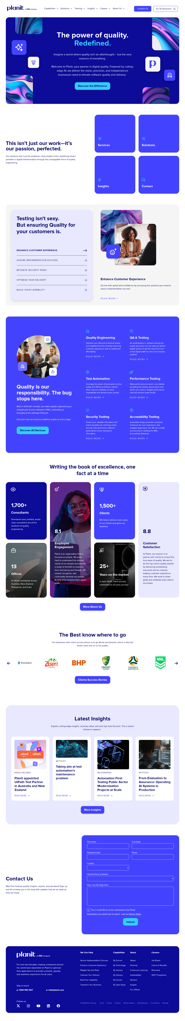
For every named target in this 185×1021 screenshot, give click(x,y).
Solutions (65, 8)
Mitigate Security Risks (89, 970)
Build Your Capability (88, 980)
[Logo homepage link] (33, 955)
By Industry (118, 970)
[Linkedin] (48, 1005)
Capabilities (49, 8)
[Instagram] (28, 1005)
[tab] (52, 251)
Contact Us (142, 8)
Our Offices (135, 990)
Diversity (133, 965)
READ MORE (93, 356)
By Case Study (119, 985)
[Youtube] (38, 1005)
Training (78, 8)
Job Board (156, 960)
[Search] (174, 9)
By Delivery (118, 975)
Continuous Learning (139, 970)
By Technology (119, 965)
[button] (8, 663)
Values (133, 960)
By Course (117, 980)
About (133, 952)
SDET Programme (159, 975)
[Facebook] (58, 1005)
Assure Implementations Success (94, 960)
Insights (91, 8)
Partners (133, 980)
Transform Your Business (90, 985)
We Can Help (86, 952)
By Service (117, 960)
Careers (103, 8)
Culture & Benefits (159, 965)
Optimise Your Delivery (90, 975)
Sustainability (135, 975)
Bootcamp (156, 970)
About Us (117, 8)
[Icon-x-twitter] (18, 1005)
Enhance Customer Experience (93, 965)
